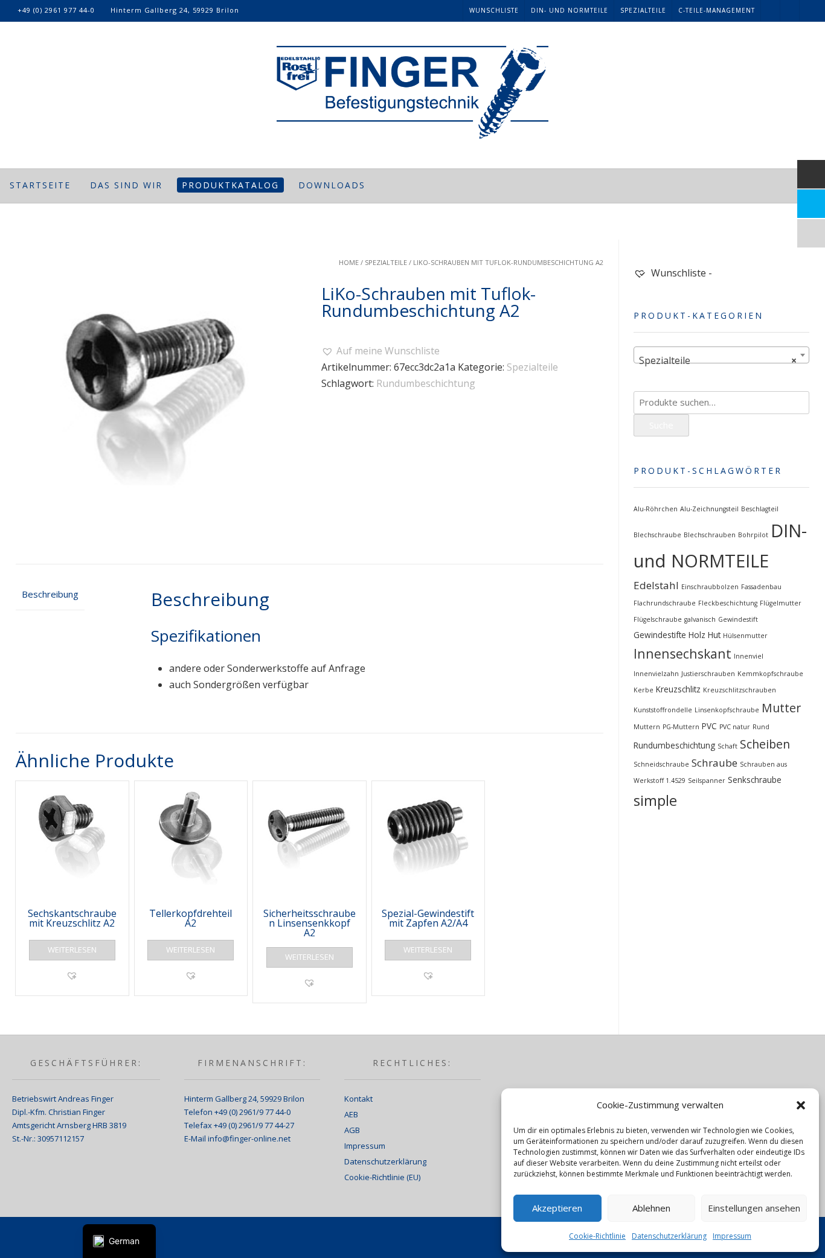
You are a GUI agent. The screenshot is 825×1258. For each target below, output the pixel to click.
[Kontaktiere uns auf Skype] (790, 10)
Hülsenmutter (745, 635)
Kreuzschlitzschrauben (739, 690)
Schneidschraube (661, 764)
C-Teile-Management (716, 10)
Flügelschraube (658, 619)
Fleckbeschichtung (727, 603)
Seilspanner (706, 780)
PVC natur (734, 727)
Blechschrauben (710, 535)
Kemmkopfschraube (770, 673)
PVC (709, 726)
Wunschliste (494, 10)
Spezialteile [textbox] (718, 360)
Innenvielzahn (656, 673)
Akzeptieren (557, 1208)
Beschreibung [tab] (50, 594)
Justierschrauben (708, 673)
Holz (697, 635)
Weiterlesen (72, 949)
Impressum (732, 1236)
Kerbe (643, 690)
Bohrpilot (753, 535)
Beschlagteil (759, 509)
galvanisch (700, 619)
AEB (351, 1114)
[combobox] (721, 354)
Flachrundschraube (665, 603)
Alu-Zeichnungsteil (709, 509)
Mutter (781, 708)
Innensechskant (682, 653)
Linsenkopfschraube (727, 710)
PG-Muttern (681, 727)
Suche (661, 425)
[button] (801, 1105)
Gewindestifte (660, 635)
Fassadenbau (761, 587)
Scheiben (765, 744)
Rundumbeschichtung (425, 383)
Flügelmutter (780, 603)
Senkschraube (755, 779)
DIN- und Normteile (569, 10)
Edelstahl (656, 585)
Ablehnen (651, 1208)
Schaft (727, 746)
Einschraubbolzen (710, 587)
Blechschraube (657, 535)
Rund (761, 727)
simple (655, 800)
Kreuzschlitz (678, 689)
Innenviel (748, 656)
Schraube (714, 763)
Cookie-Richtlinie (597, 1236)
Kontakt (358, 1098)
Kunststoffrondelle (663, 710)
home (349, 262)
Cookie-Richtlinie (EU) (382, 1177)
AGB (352, 1130)
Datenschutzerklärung (669, 1236)
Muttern (647, 727)
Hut (714, 635)
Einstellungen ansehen (754, 1208)
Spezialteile (643, 10)
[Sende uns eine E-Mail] (809, 10)
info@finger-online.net (249, 1138)
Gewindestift (738, 619)
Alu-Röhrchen (656, 509)
